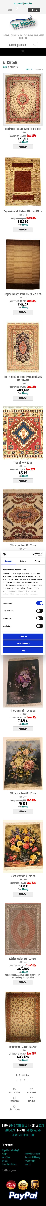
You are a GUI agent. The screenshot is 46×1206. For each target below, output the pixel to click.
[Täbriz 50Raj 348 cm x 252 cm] (23, 1017)
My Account (18, 3)
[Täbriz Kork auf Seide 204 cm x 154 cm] (23, 99)
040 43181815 (18, 1125)
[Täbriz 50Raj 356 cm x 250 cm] (23, 929)
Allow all (23, 636)
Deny (23, 650)
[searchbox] (23, 45)
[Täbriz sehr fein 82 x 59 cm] (23, 515)
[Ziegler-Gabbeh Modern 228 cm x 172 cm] (23, 181)
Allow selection (23, 643)
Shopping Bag (14, 1109)
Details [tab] (23, 561)
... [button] (29, 1080)
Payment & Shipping (32, 1157)
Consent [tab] (8, 561)
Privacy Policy (30, 1161)
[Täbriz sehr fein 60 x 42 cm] (23, 763)
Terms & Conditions (9, 1164)
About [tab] (37, 561)
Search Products (14, 1092)
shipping (24, 142)
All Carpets (14, 67)
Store (5, 67)
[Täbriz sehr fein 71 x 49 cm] (23, 681)
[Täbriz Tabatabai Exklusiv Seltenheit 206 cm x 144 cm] (23, 347)
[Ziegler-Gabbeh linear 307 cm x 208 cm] (23, 264)
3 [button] (24, 1080)
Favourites (28, 3)
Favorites (31, 1101)
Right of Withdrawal (32, 1154)
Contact (4, 1161)
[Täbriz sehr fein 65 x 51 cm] (23, 846)
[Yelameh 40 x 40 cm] (23, 432)
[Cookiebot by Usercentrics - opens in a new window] (32, 554)
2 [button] (20, 1080)
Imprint (28, 1164)
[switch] (39, 611)
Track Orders (14, 1101)
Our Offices (6, 1157)
